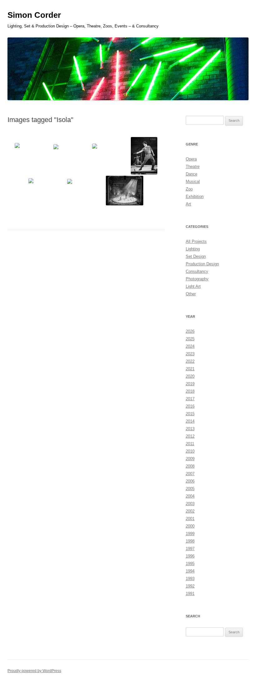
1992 (190, 586)
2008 (190, 466)
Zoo (189, 189)
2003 (190, 503)
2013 (190, 428)
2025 (190, 338)
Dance (191, 174)
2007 (190, 473)
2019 (190, 383)
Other (191, 294)
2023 (190, 353)
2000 (190, 526)
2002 (190, 511)
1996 (190, 556)
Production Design (202, 264)
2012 (190, 436)
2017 (190, 398)
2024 (190, 346)
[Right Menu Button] (243, 9)
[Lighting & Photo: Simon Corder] (33, 156)
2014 (190, 421)
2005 (190, 488)
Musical (193, 181)
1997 (190, 548)
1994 (190, 571)
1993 (190, 578)
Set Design (196, 256)
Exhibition (195, 196)
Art (188, 204)
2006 (190, 481)
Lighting (193, 249)
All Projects (196, 241)
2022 (190, 361)
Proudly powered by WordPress (34, 671)
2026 (190, 331)
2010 (190, 451)
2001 (190, 518)
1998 (190, 541)
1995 (190, 563)
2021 (190, 368)
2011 (190, 443)
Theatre (192, 166)
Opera (191, 159)
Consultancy (197, 271)
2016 (190, 406)
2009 (190, 458)
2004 (190, 496)
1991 (190, 593)
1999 (190, 533)
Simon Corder (34, 15)
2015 (190, 413)
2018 (190, 391)
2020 (190, 376)
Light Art (193, 286)
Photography (197, 279)
